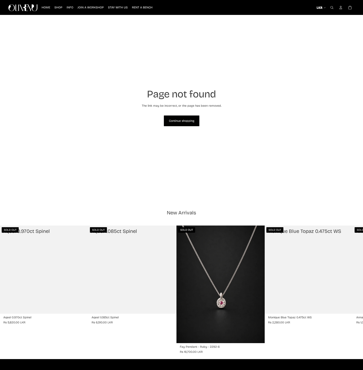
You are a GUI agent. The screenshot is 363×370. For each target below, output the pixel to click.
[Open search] (332, 7)
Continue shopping (181, 121)
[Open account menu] (340, 7)
